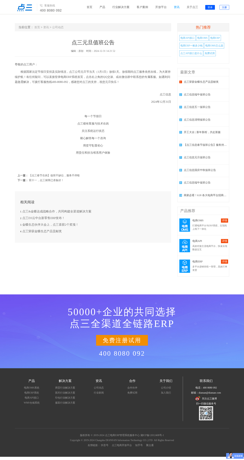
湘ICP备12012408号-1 (152, 435)
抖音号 (104, 445)
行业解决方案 (121, 7)
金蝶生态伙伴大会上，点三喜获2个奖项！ (50, 224)
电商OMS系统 (31, 387)
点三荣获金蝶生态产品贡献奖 (42, 231)
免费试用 (210, 53)
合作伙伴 (132, 387)
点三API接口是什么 (191, 53)
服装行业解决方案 (65, 402)
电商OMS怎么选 (214, 45)
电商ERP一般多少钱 (191, 45)
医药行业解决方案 (65, 392)
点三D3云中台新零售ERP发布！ (43, 218)
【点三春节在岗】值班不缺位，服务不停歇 (54, 175)
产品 (102, 7)
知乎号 (139, 445)
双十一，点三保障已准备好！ (46, 180)
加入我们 (166, 392)
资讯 (177, 7)
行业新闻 (99, 392)
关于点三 (192, 7)
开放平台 (161, 7)
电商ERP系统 (31, 392)
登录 (210, 7)
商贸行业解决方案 (65, 387)
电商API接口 (187, 38)
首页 (89, 7)
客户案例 (142, 7)
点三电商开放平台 (122, 445)
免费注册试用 (122, 340)
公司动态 (58, 27)
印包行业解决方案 (65, 397)
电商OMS (202, 38)
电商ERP (215, 38)
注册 (224, 7)
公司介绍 (166, 387)
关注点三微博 (209, 398)
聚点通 (150, 445)
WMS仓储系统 (32, 402)
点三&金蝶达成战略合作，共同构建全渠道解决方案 (56, 211)
